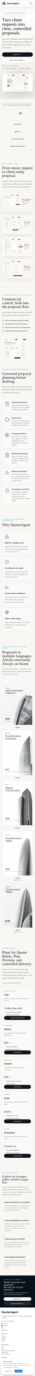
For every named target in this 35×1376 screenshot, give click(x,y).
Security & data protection (8, 1350)
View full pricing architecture (11, 983)
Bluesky (5, 1330)
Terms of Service (5, 1354)
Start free (16, 54)
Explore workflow (16, 1303)
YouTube (5, 1325)
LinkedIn (5, 1323)
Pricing (3, 1339)
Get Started (17, 1052)
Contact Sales (17, 1156)
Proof (2, 1347)
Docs (2, 1341)
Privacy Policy (5, 1352)
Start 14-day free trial (17, 1018)
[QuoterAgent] (11, 3)
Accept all (18, 1371)
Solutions (3, 1338)
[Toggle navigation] (31, 3)
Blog (2, 1348)
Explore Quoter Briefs (16, 60)
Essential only (8, 1371)
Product (3, 1336)
